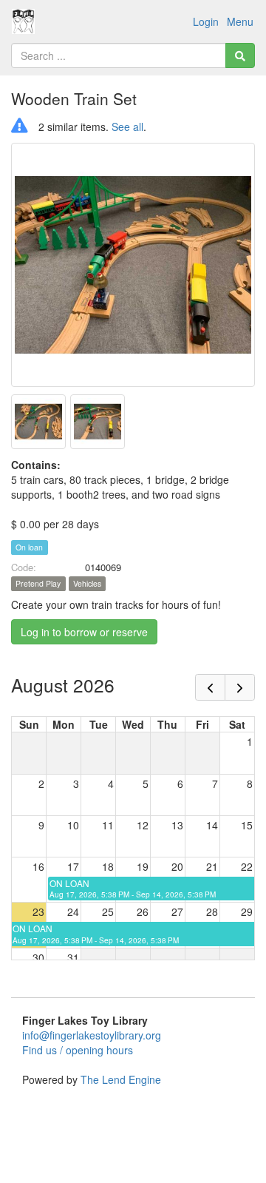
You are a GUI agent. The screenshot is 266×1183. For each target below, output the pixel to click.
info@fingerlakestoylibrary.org (91, 1035)
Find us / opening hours (77, 1049)
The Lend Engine (121, 1079)
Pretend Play (38, 583)
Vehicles (87, 583)
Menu (240, 21)
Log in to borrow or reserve (84, 631)
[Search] (240, 55)
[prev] (210, 687)
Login (206, 21)
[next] (240, 687)
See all (127, 126)
